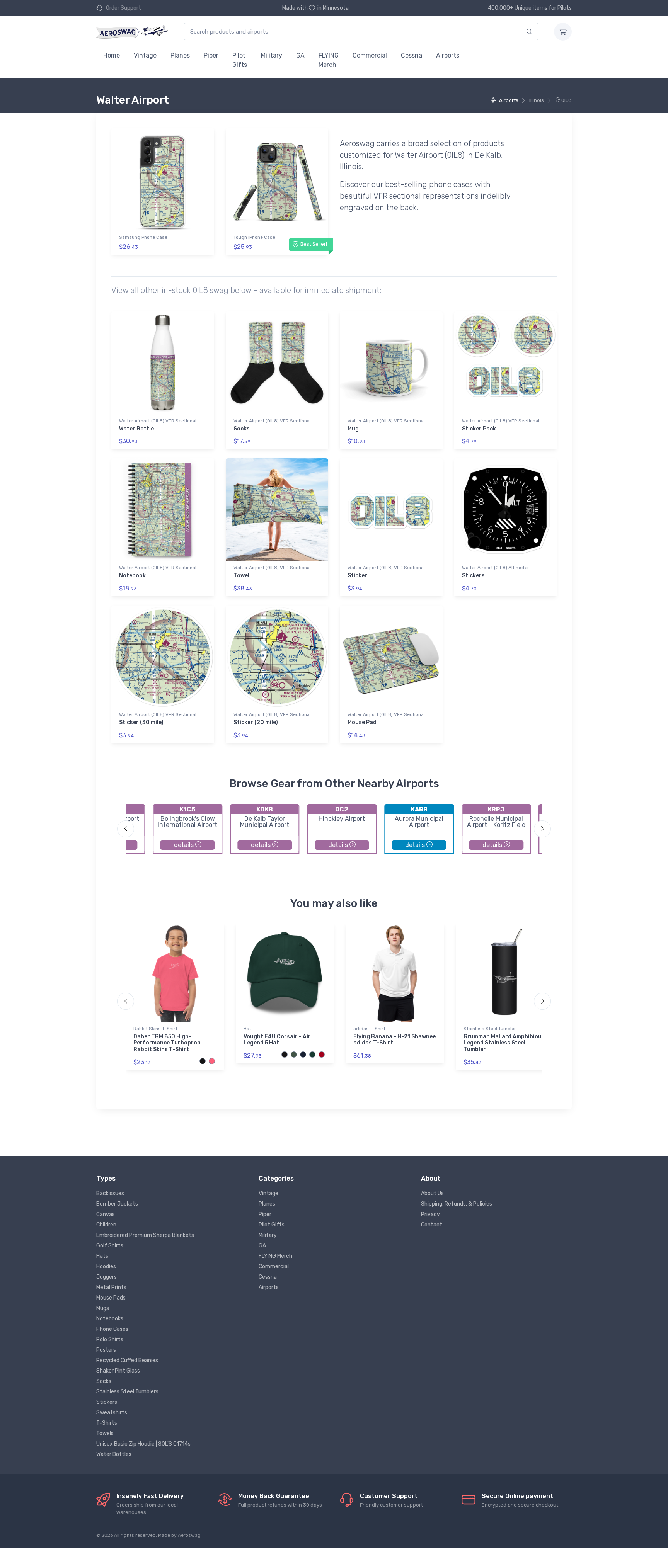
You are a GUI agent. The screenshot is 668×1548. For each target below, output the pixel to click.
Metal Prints (111, 1287)
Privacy (430, 1214)
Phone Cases (112, 1329)
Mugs (102, 1308)
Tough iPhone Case (254, 237)
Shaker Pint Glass (118, 1371)
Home (111, 55)
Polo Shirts (109, 1339)
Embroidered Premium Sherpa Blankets (145, 1235)
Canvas (105, 1214)
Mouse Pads (111, 1298)
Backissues (110, 1193)
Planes (180, 55)
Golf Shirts (109, 1245)
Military (271, 55)
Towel (241, 575)
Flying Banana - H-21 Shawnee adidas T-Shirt (394, 1039)
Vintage (145, 55)
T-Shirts (106, 1423)
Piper (211, 55)
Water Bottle (136, 428)
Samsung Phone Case (143, 237)
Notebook (132, 575)
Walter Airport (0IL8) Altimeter (495, 567)
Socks (241, 428)
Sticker (357, 575)
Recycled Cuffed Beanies (127, 1360)
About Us (432, 1193)
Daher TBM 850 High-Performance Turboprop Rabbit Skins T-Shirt (167, 1043)
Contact (431, 1224)
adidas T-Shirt (369, 1028)
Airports (447, 55)
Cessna (411, 55)
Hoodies (106, 1266)
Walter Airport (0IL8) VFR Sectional (157, 421)
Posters (106, 1350)
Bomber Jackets (117, 1204)
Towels (105, 1433)
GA (300, 55)
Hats (102, 1256)
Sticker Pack (479, 428)
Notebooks (109, 1318)
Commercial (370, 55)
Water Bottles (113, 1454)
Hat (247, 1028)
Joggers (106, 1277)
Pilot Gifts (239, 60)
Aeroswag (189, 1535)
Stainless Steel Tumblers (127, 1391)
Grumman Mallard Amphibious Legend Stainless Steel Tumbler (504, 1043)
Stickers (473, 575)
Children (106, 1224)
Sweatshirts (111, 1412)
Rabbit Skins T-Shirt (155, 1028)
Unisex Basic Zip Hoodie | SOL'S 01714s (143, 1444)
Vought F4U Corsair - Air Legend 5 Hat (277, 1039)
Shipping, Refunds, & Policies (456, 1204)
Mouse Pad (362, 722)
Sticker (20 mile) (255, 722)
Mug (353, 428)
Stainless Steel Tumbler (490, 1028)
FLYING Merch (329, 60)
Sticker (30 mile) (141, 722)
